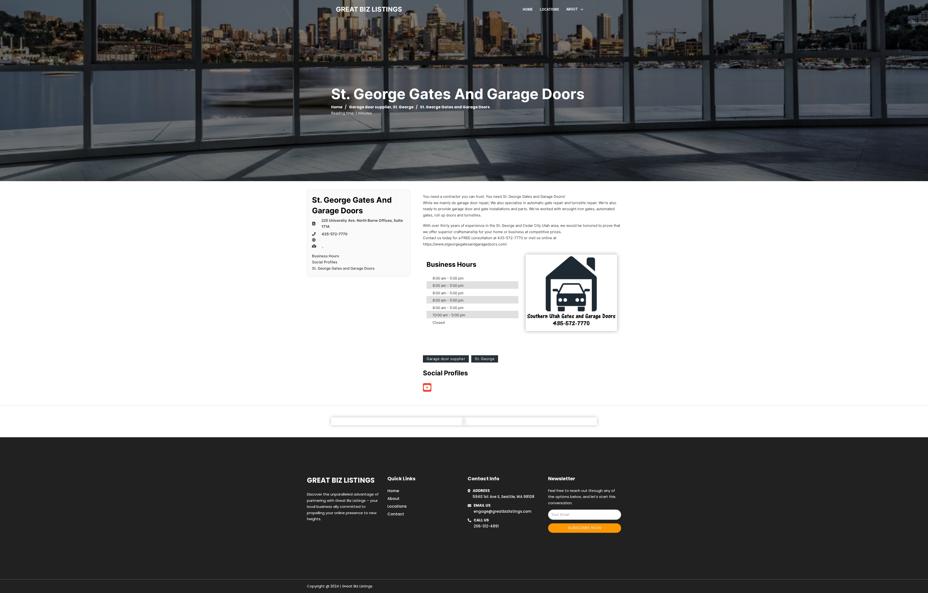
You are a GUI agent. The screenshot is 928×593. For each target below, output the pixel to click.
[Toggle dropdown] (582, 9)
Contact (395, 514)
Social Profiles (324, 262)
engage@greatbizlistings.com (502, 511)
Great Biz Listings (341, 480)
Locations (549, 9)
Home (528, 9)
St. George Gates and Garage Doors (343, 268)
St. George (403, 107)
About (393, 498)
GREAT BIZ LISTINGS (369, 9)
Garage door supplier (370, 107)
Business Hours (325, 256)
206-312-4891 (486, 526)
